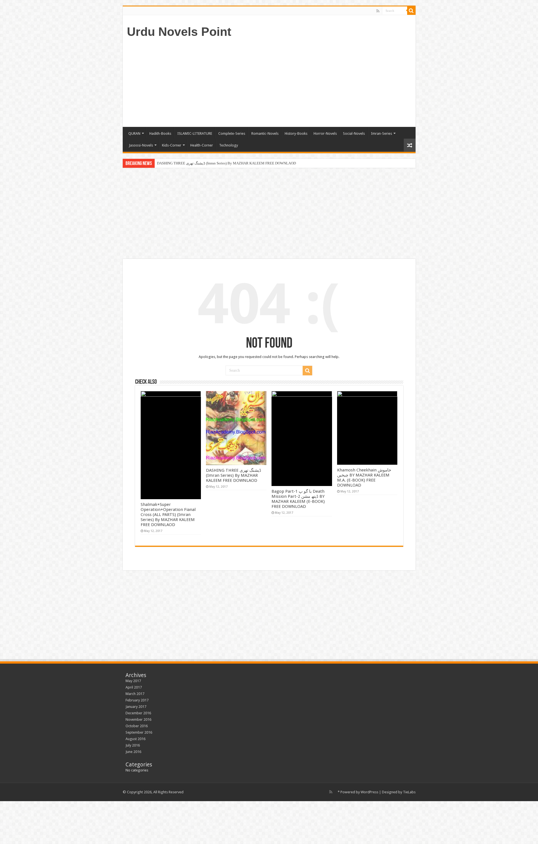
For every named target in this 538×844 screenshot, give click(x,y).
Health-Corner (201, 145)
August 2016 (135, 739)
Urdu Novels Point (179, 31)
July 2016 (133, 745)
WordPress (369, 792)
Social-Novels (354, 133)
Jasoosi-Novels (141, 145)
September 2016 (139, 732)
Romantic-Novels (265, 133)
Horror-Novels (325, 133)
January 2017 (136, 707)
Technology (228, 145)
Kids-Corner (171, 145)
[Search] (411, 10)
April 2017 (134, 687)
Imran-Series (381, 133)
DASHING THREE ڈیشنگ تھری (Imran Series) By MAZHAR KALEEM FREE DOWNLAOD (226, 163)
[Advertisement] (309, 82)
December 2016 (138, 713)
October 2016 (137, 726)
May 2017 (133, 681)
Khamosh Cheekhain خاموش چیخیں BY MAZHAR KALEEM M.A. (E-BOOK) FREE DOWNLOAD (364, 478)
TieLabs (409, 792)
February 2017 (137, 700)
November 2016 (138, 719)
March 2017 (135, 694)
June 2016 (133, 752)
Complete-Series (231, 133)
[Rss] (378, 11)
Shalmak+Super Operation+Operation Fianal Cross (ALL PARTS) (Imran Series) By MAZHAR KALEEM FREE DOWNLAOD (168, 514)
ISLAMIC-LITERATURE (194, 133)
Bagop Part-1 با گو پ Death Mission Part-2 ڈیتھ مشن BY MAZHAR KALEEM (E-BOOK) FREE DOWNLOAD (298, 499)
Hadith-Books (160, 133)
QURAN (134, 133)
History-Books (296, 133)
